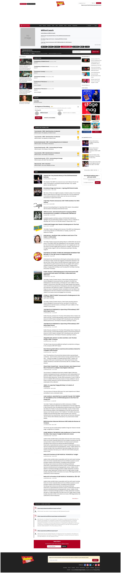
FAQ (88, 46)
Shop (65, 25)
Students (61, 25)
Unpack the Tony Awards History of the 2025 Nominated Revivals (55, 35)
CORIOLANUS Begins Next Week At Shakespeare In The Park (61, 224)
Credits (57, 46)
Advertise (65, 567)
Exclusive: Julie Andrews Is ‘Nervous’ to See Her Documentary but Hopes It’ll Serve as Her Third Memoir (25, 64)
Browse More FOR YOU (90, 170)
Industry (49, 25)
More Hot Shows (87, 131)
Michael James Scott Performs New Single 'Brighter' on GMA (95, 81)
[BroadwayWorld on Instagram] (87, 565)
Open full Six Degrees (49, 117)
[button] (99, 25)
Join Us (77, 567)
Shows (44, 25)
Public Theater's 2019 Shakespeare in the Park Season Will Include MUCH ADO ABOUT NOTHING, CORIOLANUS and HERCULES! (61, 273)
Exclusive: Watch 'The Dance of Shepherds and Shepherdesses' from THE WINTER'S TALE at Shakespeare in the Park (96, 62)
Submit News (82, 567)
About (69, 567)
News (40, 25)
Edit (83, 46)
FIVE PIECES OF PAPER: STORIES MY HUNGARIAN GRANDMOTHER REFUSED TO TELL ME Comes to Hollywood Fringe (62, 253)
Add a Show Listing (31, 3)
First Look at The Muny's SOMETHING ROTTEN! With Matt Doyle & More (96, 69)
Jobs (57, 25)
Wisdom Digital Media (80, 569)
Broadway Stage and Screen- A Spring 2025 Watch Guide (54, 39)
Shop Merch (24, 3)
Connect (38, 117)
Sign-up (93, 3)
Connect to (60, 110)
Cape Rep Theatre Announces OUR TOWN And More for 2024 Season (56, 42)
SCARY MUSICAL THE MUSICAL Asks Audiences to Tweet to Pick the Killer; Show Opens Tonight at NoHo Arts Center (62, 433)
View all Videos (85, 85)
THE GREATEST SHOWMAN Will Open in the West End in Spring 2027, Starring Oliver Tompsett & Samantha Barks (25, 76)
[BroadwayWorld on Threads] (96, 565)
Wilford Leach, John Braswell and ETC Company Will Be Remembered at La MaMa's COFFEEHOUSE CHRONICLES (60, 212)
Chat (53, 25)
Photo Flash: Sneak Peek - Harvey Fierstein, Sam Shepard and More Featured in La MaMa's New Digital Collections (62, 367)
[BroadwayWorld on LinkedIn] (90, 565)
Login (95, 25)
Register (89, 25)
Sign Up (64, 546)
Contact (73, 567)
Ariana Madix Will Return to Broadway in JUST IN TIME (24, 100)
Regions (87, 567)
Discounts (97, 131)
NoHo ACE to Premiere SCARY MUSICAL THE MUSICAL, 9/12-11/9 (62, 476)
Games (69, 25)
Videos (44, 46)
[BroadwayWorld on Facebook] (85, 565)
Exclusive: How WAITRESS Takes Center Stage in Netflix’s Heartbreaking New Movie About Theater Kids (25, 89)
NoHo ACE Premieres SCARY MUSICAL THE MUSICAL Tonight (61, 454)
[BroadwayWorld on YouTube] (99, 565)
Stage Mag (75, 25)
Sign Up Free (96, 51)
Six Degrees (66, 46)
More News (74, 498)
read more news (98, 44)
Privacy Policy (97, 569)
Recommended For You (87, 137)
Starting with (38, 110)
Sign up (98, 182)
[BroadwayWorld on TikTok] (93, 565)
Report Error (97, 567)
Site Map (92, 567)
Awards (76, 46)
